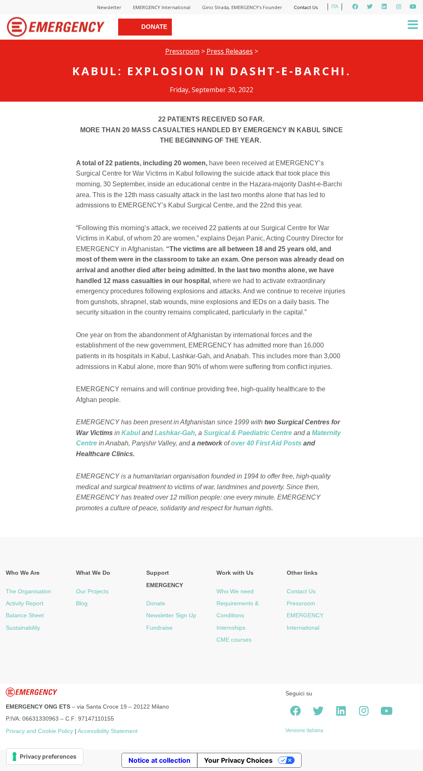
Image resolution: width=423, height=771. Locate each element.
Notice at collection (159, 760)
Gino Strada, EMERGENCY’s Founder (242, 7)
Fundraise (159, 627)
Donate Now (154, 35)
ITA (334, 7)
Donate (155, 603)
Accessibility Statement (108, 731)
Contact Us (306, 7)
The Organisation (28, 591)
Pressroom (182, 51)
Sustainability (23, 627)
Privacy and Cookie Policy (39, 731)
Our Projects (92, 591)
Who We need (235, 591)
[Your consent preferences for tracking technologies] (45, 756)
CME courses (234, 639)
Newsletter (109, 7)
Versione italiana (304, 730)
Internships (230, 627)
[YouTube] (413, 7)
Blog (82, 603)
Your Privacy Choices (238, 760)
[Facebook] (355, 7)
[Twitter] (370, 7)
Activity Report (24, 603)
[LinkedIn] (384, 7)
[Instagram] (399, 7)
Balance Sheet (25, 615)
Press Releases (230, 51)
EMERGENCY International (161, 7)
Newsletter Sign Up (171, 615)
